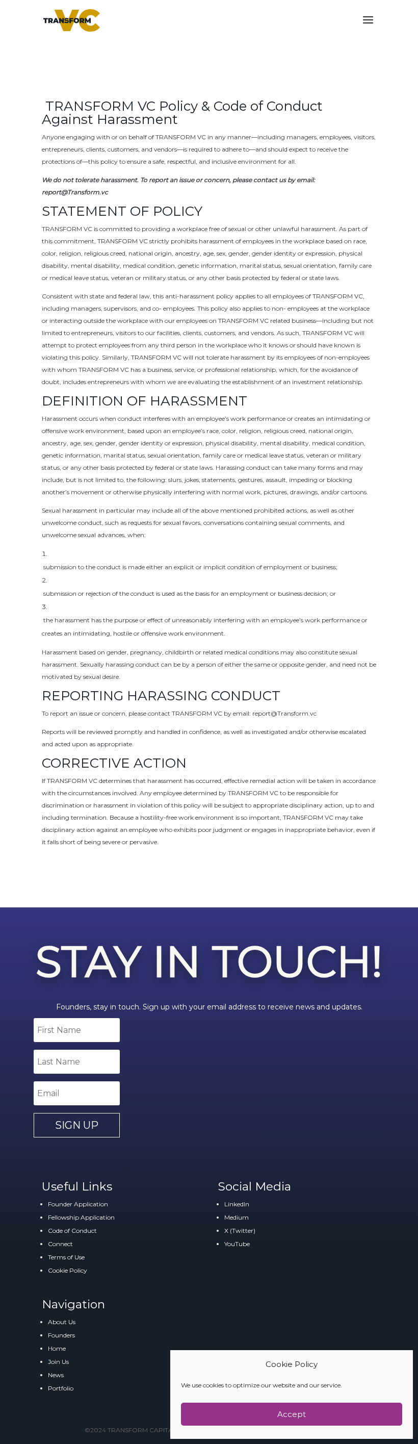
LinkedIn (236, 1204)
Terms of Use (66, 1257)
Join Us (58, 1361)
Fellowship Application (81, 1217)
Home (57, 1348)
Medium (236, 1217)
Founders (61, 1335)
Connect (60, 1244)
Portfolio (60, 1388)
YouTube (237, 1244)
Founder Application (78, 1204)
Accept (291, 1414)
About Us (61, 1322)
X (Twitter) (239, 1230)
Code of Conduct (72, 1230)
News (56, 1375)
